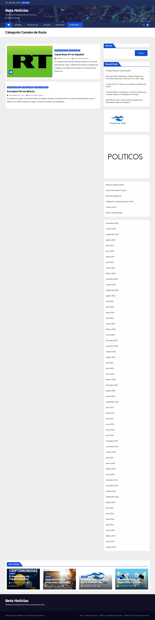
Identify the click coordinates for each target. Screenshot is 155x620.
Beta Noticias (16, 10)
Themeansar (40, 615)
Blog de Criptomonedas (115, 185)
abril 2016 (110, 435)
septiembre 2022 (112, 290)
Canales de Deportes (14, 87)
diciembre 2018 (112, 385)
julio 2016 (109, 419)
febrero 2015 (111, 469)
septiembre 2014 (112, 497)
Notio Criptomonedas (114, 213)
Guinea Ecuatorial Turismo (116, 190)
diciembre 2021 (112, 340)
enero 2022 (110, 335)
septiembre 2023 (112, 234)
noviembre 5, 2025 (18, 583)
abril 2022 (110, 318)
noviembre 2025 (112, 223)
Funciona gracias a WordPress (14, 615)
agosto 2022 (110, 296)
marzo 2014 (110, 530)
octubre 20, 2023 (54, 586)
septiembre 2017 (112, 402)
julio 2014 (109, 508)
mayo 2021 (110, 374)
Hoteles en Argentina (91, 615)
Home (82, 615)
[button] (144, 25)
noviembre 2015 (112, 446)
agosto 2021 (110, 357)
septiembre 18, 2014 (17, 95)
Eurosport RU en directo (21, 91)
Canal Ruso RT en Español (69, 54)
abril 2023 (110, 262)
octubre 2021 (111, 352)
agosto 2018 (110, 391)
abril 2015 (110, 458)
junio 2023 (110, 251)
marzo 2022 (110, 324)
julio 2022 (109, 301)
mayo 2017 (110, 413)
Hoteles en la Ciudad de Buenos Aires (111, 615)
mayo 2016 (110, 430)
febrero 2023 (111, 273)
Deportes (60, 25)
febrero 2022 (111, 329)
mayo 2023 (110, 257)
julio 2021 (109, 363)
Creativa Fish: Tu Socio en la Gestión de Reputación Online (94, 582)
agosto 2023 (110, 240)
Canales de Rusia (74, 50)
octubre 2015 (111, 452)
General (18, 25)
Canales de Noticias (61, 50)
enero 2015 (110, 474)
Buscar (108, 46)
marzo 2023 (110, 268)
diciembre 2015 (112, 441)
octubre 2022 (111, 285)
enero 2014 (110, 541)
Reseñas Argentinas (113, 196)
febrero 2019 (111, 379)
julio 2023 (109, 245)
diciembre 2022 (112, 279)
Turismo (47, 25)
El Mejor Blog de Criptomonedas (118, 71)
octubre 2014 (111, 491)
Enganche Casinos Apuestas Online (120, 201)
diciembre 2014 (112, 480)
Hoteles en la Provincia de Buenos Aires (136, 615)
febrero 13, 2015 (63, 58)
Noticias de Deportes (41, 87)
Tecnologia (32, 25)
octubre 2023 (111, 229)
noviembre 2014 (112, 486)
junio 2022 (110, 307)
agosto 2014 (110, 502)
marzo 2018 (110, 396)
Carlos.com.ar (111, 207)
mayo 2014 (110, 519)
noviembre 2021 (112, 346)
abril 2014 (110, 525)
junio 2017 (110, 407)
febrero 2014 (111, 536)
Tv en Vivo (74, 25)
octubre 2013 (111, 547)
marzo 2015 (110, 463)
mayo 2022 (110, 312)
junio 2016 (110, 424)
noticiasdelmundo (80, 58)
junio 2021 (110, 368)
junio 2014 (110, 513)
